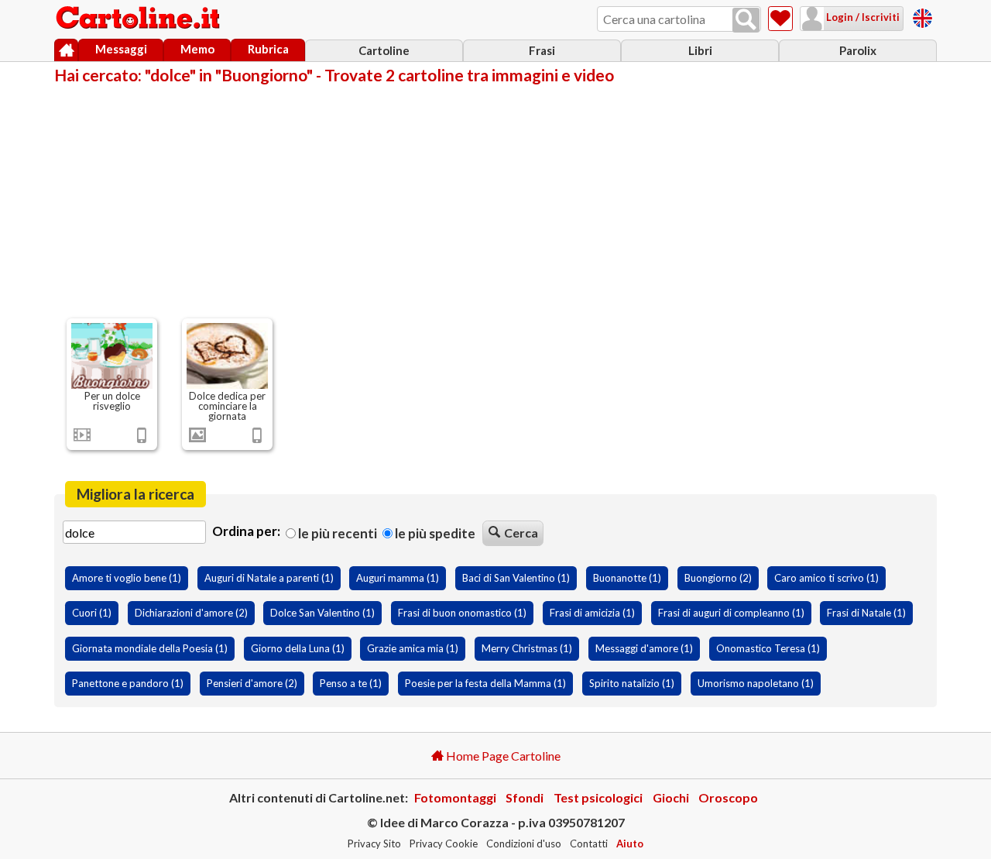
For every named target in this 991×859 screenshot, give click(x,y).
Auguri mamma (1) (397, 578)
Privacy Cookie (444, 843)
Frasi (542, 50)
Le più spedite (434, 533)
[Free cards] (922, 16)
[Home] (66, 50)
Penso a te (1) (351, 683)
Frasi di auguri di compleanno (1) (731, 612)
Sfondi (525, 797)
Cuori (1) (91, 612)
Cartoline (384, 50)
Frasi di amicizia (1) (592, 612)
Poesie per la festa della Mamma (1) (485, 683)
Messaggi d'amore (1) (644, 648)
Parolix (857, 50)
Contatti (589, 843)
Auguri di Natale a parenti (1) (269, 578)
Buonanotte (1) (627, 578)
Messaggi (121, 49)
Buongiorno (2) (718, 578)
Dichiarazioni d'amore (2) (191, 612)
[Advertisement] (495, 199)
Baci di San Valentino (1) (516, 578)
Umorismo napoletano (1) (756, 683)
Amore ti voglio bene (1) (126, 578)
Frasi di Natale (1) (866, 612)
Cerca (521, 532)
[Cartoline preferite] (780, 18)
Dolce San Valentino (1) (322, 612)
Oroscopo (728, 797)
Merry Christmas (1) (527, 648)
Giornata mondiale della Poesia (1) (150, 648)
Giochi (671, 797)
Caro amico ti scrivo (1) (826, 578)
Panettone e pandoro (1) (127, 683)
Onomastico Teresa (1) (768, 648)
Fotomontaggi (455, 797)
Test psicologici (598, 797)
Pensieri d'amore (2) (252, 683)
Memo (197, 49)
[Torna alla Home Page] (139, 18)
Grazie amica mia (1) (412, 648)
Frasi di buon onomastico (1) (462, 612)
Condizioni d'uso (523, 843)
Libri (700, 50)
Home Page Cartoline (502, 755)
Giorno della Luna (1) (298, 648)
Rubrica (268, 49)
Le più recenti (336, 533)
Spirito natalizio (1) (631, 683)
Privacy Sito (374, 843)
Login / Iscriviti (862, 17)
